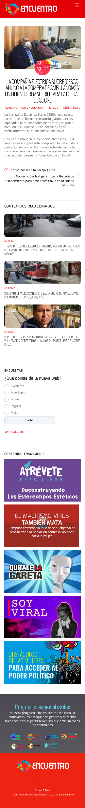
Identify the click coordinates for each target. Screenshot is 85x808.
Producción (38, 783)
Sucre (76, 108)
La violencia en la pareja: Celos (33, 170)
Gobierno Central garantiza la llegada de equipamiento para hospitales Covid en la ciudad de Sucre (39, 180)
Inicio (14, 779)
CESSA (67, 108)
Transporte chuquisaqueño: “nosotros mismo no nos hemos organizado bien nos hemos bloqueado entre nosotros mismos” (42, 250)
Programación (30, 779)
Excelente (17, 386)
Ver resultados (14, 432)
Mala (14, 413)
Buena (15, 399)
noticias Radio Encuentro (24, 107)
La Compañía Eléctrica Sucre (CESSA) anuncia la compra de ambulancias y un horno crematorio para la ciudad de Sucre (42, 90)
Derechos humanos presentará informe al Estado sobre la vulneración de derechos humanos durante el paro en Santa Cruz (42, 340)
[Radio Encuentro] (30, 13)
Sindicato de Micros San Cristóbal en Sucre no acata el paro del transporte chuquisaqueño (41, 295)
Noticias (53, 108)
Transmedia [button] (57, 779)
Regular (16, 406)
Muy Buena (18, 393)
